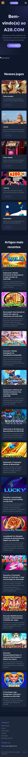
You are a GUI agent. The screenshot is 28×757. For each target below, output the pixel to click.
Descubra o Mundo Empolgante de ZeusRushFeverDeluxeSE (12, 353)
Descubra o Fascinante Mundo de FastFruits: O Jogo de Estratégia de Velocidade (13, 577)
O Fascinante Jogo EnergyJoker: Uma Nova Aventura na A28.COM (12, 694)
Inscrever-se (14, 2)
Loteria (3, 728)
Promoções (4, 735)
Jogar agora (8, 104)
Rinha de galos (5, 725)
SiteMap (24, 752)
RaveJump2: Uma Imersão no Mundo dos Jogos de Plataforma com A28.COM (13, 314)
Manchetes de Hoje (6, 738)
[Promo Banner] (14, 60)
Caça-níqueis (5, 730)
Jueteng (3, 733)
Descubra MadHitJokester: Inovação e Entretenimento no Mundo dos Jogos (13, 618)
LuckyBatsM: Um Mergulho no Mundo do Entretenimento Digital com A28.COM (13, 538)
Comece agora (14, 45)
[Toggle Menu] (26, 3)
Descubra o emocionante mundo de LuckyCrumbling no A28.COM (13, 499)
